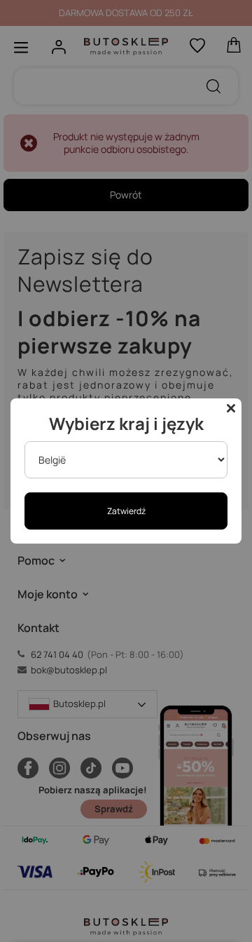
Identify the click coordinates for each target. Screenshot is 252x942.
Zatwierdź (126, 511)
